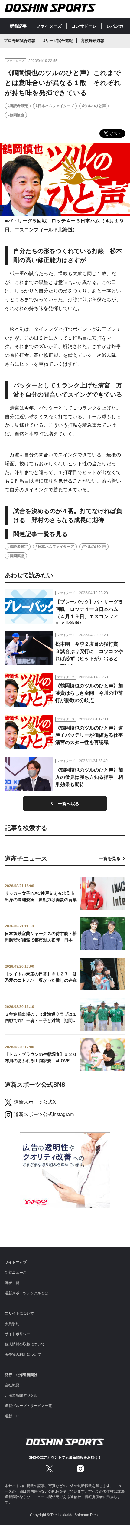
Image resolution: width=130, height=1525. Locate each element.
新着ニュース (16, 1272)
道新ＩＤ (12, 1416)
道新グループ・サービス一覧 (28, 1406)
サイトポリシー (17, 1334)
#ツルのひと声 (94, 106)
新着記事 (18, 26)
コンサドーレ (84, 26)
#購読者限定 (18, 106)
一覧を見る (109, 858)
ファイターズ (49, 26)
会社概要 (12, 1385)
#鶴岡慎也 (16, 115)
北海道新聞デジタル (21, 1395)
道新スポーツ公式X (35, 1102)
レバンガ (114, 26)
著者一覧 (12, 1283)
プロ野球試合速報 (19, 40)
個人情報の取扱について (25, 1344)
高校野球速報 (92, 40)
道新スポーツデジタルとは (26, 1293)
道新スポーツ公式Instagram (44, 1114)
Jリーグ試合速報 (58, 40)
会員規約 (12, 1324)
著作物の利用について (23, 1354)
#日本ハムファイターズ (55, 106)
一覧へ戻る (68, 803)
